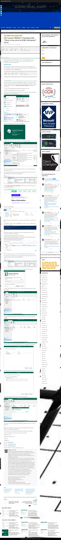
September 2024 (45, 296)
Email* (43, 53)
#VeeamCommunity (47, 191)
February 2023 (44, 312)
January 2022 (44, 327)
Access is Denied (52, 265)
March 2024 (44, 298)
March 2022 (44, 323)
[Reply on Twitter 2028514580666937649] (45, 209)
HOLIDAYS (33, 27)
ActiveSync (49, 268)
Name (43, 50)
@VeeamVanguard (47, 206)
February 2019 (44, 362)
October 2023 (44, 304)
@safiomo (46, 202)
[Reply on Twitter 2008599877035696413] (45, 236)
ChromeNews (33, 538)
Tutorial (23, 27)
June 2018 (43, 370)
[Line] (1, 13)
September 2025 (45, 284)
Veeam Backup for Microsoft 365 (20, 497)
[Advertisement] (30, 19)
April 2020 (44, 344)
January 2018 (44, 381)
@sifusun (52, 184)
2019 (43, 265)
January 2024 (44, 300)
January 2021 (44, 333)
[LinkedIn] (1, 10)
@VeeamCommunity (55, 206)
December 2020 (44, 335)
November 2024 (45, 294)
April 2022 (44, 321)
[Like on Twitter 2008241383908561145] (49, 249)
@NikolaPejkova (52, 200)
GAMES (28, 27)
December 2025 (44, 277)
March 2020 (44, 346)
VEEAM (14, 27)
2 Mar (55, 195)
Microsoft (10, 497)
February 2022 (44, 325)
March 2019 (44, 360)
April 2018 (44, 375)
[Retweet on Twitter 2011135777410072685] (47, 223)
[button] (53, 28)
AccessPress (57, 265)
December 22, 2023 (12, 44)
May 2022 (43, 319)
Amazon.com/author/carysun (17, 447)
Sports (37, 27)
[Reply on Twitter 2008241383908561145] (45, 249)
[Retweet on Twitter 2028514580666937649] (47, 209)
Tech (18, 27)
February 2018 (44, 379)
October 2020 (44, 339)
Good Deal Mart (30, 6)
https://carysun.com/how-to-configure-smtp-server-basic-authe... (51, 218)
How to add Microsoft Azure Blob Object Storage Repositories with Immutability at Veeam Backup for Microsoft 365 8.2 (53, 535)
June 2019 (43, 354)
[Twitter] (1, 8)
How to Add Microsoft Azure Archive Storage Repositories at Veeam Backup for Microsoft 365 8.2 (33, 534)
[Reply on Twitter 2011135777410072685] (45, 223)
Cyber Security (9, 27)
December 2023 (44, 302)
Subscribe (58, 27)
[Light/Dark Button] (51, 27)
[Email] (1, 12)
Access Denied (47, 265)
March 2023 (44, 310)
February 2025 (44, 288)
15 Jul (55, 184)
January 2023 (44, 315)
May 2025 (43, 286)
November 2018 (45, 364)
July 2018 (43, 368)
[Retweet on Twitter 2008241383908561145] (47, 249)
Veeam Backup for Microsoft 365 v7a (30, 497)
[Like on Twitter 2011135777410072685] (49, 223)
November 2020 (45, 337)
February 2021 (44, 331)
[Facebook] (1, 6)
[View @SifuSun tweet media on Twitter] (52, 191)
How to (7, 497)
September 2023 (45, 306)
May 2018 (43, 372)
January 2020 (44, 350)
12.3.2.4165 (46, 262)
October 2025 (44, 281)
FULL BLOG (3, 27)
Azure (5, 35)
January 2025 (44, 290)
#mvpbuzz (46, 189)
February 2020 (44, 348)
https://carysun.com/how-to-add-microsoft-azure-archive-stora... (50, 232)
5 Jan (55, 239)
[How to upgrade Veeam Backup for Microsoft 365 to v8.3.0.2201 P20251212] (5, 532)
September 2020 (45, 341)
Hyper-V (12, 35)
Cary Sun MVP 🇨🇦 (47, 184)
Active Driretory (44, 268)
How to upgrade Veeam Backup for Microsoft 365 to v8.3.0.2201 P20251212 (14, 533)
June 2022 (43, 317)
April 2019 (44, 358)
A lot (54, 268)
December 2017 (44, 383)
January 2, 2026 (12, 535)
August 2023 (44, 308)
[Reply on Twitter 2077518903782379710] (45, 192)
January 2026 (44, 275)
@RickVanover (47, 201)
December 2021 (44, 329)
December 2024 (44, 292)
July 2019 (43, 352)
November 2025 (45, 279)
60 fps (52, 262)
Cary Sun (6, 44)
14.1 (49, 262)
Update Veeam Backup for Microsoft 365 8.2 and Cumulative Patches (8, 489)
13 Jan (55, 212)
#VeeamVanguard (51, 189)
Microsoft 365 (17, 35)
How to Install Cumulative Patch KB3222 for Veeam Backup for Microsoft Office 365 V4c (19, 490)
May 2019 (43, 356)
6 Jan (55, 225)
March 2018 (44, 377)
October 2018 (44, 366)
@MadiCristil (52, 201)
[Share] (1, 15)
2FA (43, 262)
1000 (55, 262)
